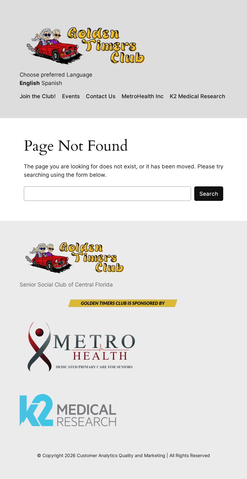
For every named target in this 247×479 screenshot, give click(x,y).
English (30, 83)
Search (208, 194)
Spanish (51, 83)
